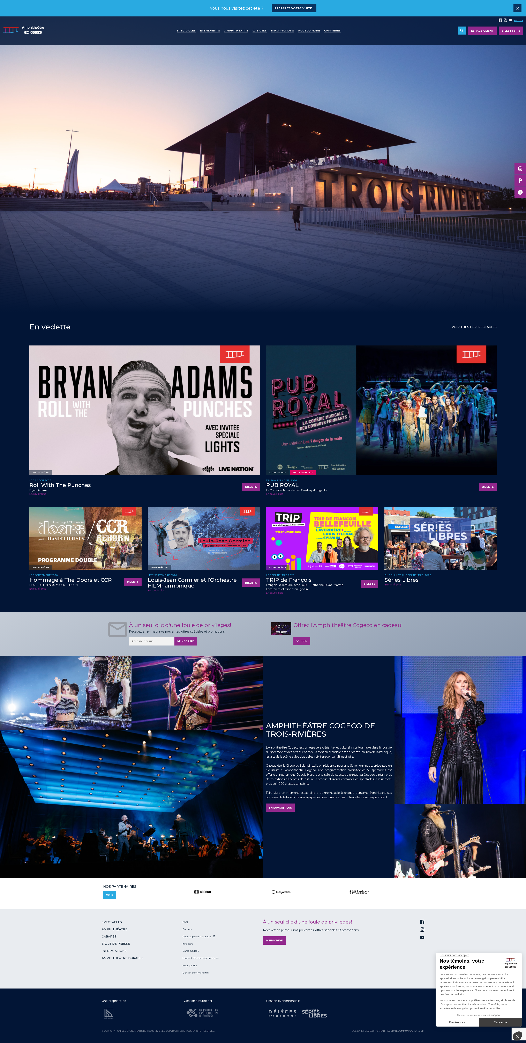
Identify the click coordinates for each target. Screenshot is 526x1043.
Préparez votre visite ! (294, 8)
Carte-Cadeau (190, 950)
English (518, 20)
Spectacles (186, 30)
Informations (114, 951)
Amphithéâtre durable (122, 958)
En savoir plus (37, 493)
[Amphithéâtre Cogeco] (23, 30)
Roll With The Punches (60, 485)
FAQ (185, 922)
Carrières (332, 30)
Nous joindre (309, 30)
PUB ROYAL (282, 485)
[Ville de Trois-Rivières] (109, 1013)
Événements (210, 30)
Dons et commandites (195, 972)
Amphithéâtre (236, 30)
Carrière (187, 929)
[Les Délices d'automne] (282, 1013)
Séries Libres (401, 580)
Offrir (301, 640)
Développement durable (196, 936)
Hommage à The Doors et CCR (70, 580)
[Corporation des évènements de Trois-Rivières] (202, 1012)
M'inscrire (185, 641)
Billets (251, 486)
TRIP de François (288, 580)
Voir (109, 895)
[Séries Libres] (314, 1013)
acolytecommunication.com (405, 1030)
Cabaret (260, 30)
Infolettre (187, 943)
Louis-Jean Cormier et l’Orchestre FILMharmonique (192, 583)
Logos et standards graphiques (200, 958)
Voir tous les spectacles (474, 327)
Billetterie (511, 30)
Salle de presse (116, 944)
